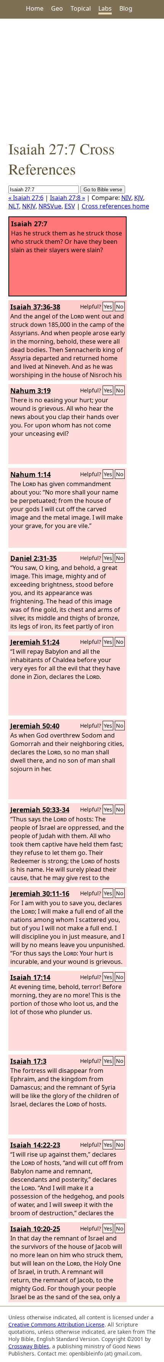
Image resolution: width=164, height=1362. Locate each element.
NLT (13, 206)
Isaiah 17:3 (28, 1061)
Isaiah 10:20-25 (35, 1228)
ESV (69, 206)
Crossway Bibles (28, 1346)
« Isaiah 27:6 (25, 198)
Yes (108, 306)
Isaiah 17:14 (30, 977)
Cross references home (115, 206)
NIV (126, 198)
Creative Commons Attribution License (56, 1324)
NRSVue (50, 206)
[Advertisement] (82, 78)
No (120, 306)
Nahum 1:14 (30, 474)
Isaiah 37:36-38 (35, 306)
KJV (138, 198)
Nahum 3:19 (30, 390)
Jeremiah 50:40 (34, 725)
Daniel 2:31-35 (33, 558)
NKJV (28, 206)
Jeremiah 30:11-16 (39, 893)
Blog (125, 8)
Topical (81, 8)
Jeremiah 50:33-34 (39, 809)
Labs (105, 8)
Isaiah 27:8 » (67, 198)
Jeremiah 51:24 (34, 642)
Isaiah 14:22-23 (35, 1144)
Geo (57, 8)
